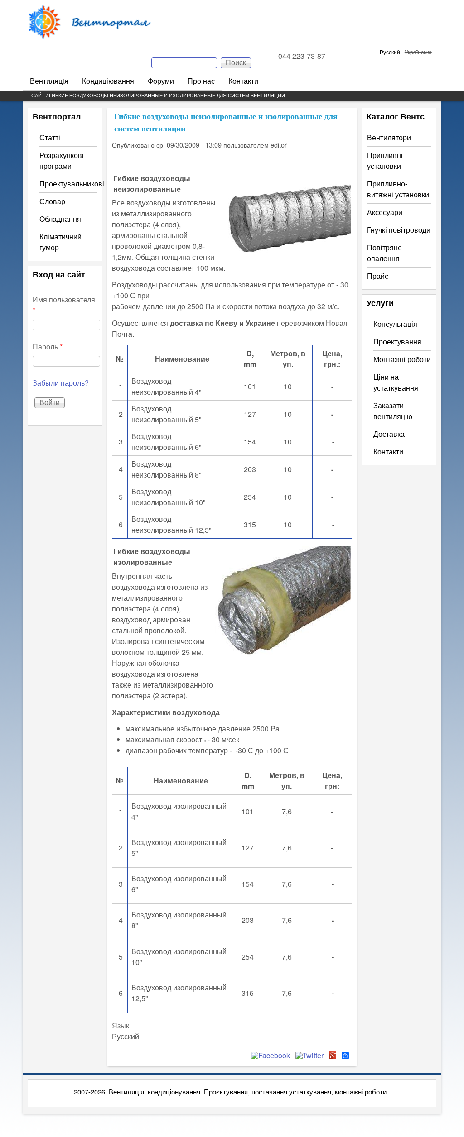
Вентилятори (389, 137)
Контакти (243, 81)
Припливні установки (385, 160)
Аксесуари (384, 212)
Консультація (395, 324)
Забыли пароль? (61, 382)
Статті (49, 137)
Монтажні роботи (402, 359)
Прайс (377, 276)
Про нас (201, 81)
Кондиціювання (108, 81)
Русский (390, 52)
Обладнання (60, 219)
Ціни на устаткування (395, 382)
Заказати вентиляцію (392, 410)
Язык (120, 1025)
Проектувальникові (71, 183)
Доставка (389, 434)
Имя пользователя (64, 304)
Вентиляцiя (49, 81)
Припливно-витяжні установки (398, 189)
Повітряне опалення (384, 252)
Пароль (48, 346)
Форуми (161, 81)
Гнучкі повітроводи (398, 230)
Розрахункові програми (61, 160)
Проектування (397, 341)
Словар (52, 201)
